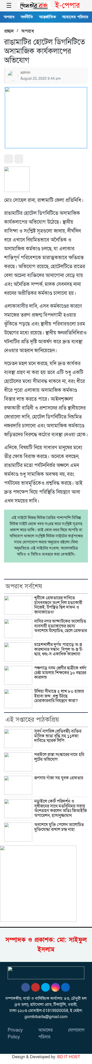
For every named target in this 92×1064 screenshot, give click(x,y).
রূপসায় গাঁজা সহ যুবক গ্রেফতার (58, 778)
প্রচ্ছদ (9, 31)
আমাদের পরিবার (75, 17)
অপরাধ (9, 17)
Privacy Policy (15, 1033)
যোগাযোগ (76, 1030)
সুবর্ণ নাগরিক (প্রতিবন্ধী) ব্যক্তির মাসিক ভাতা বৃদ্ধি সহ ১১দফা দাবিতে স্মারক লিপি (57, 736)
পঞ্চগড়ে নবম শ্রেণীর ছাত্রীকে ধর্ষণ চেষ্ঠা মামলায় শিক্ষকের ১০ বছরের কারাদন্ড (60, 672)
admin (25, 72)
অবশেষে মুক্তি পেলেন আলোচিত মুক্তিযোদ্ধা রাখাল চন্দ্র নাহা (59, 827)
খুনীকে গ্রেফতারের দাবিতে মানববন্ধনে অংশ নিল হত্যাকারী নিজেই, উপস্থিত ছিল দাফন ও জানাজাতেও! (58, 605)
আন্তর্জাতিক (47, 17)
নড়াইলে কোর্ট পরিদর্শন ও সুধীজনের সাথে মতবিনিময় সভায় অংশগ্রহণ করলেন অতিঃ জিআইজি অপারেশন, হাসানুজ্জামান (60, 808)
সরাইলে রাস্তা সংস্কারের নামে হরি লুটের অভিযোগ (59, 757)
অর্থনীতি (27, 17)
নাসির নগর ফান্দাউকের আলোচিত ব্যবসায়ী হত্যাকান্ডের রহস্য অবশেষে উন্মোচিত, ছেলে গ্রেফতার (60, 626)
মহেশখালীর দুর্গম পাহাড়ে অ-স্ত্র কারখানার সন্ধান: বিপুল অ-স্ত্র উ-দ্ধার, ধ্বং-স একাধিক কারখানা (58, 649)
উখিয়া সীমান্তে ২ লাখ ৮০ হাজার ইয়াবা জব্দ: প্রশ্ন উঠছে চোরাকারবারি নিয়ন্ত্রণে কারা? (59, 696)
